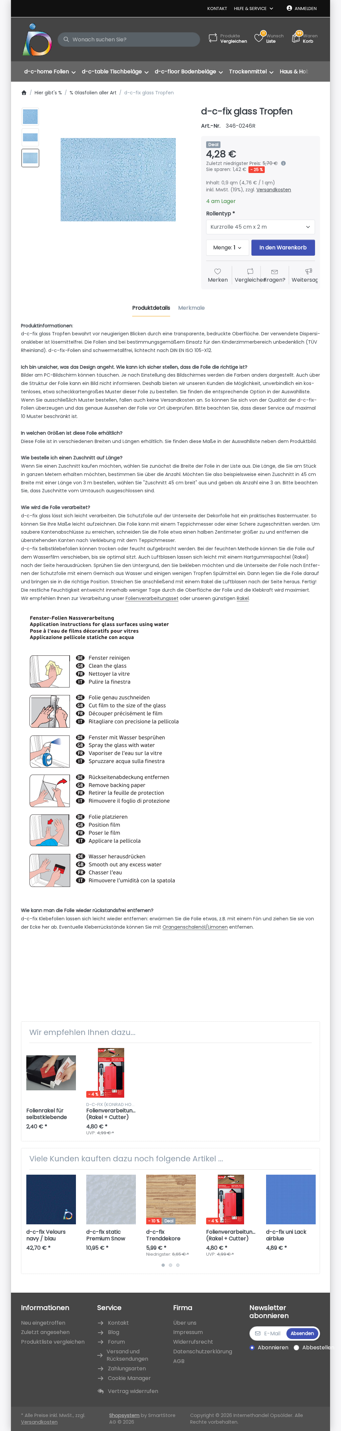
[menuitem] (50, 71)
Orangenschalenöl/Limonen (195, 927)
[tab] (151, 308)
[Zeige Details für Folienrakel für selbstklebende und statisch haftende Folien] (51, 1073)
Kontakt (217, 8)
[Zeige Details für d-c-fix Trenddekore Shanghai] (171, 1199)
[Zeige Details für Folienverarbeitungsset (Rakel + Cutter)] (111, 1073)
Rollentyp (218, 213)
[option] (30, 117)
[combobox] (129, 39)
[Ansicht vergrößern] (118, 179)
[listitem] (118, 179)
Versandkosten (273, 189)
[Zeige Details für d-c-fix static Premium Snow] (111, 1199)
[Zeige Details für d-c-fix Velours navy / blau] (51, 1199)
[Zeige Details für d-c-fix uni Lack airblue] (291, 1199)
